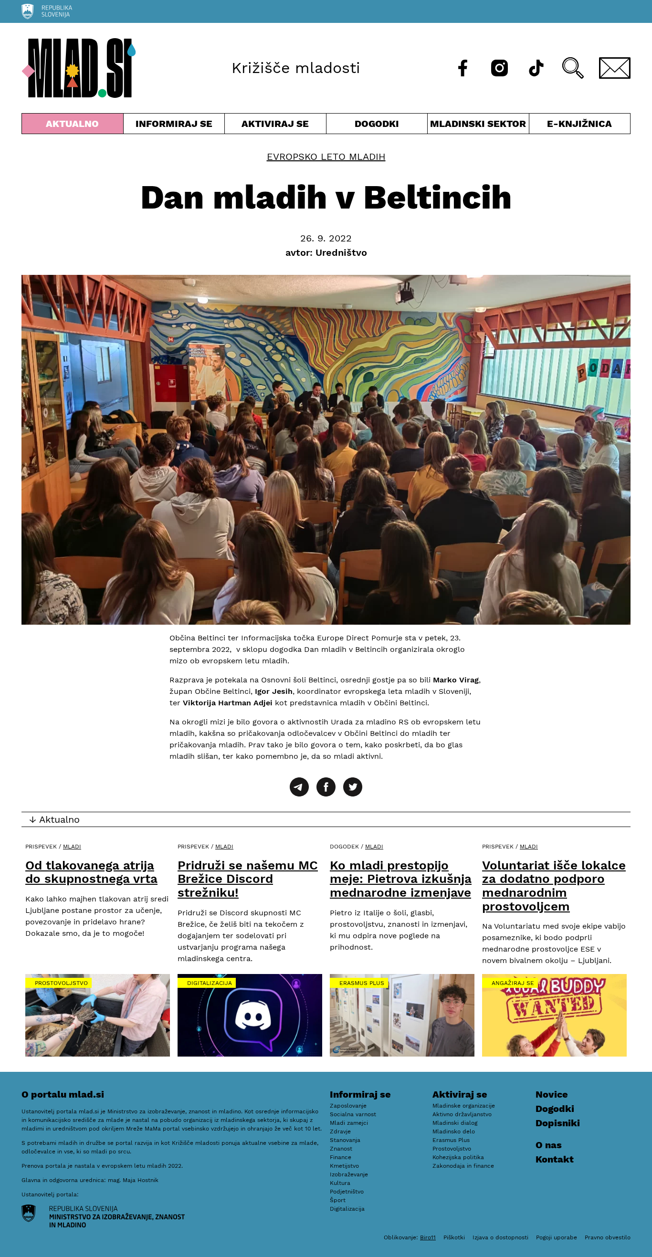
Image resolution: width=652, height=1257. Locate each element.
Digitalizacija (209, 983)
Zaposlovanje (348, 1105)
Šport (338, 1200)
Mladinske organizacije (463, 1105)
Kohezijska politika (458, 1157)
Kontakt (555, 1159)
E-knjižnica (579, 123)
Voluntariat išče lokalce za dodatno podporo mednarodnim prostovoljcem (554, 885)
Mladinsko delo (453, 1131)
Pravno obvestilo (608, 1237)
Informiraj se (174, 126)
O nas (549, 1145)
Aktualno (74, 126)
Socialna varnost (353, 1114)
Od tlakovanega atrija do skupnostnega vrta (91, 872)
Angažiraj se (513, 983)
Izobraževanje (349, 1174)
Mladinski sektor (478, 126)
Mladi (72, 846)
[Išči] (573, 68)
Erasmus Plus (361, 983)
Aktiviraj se (275, 126)
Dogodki (377, 123)
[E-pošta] (615, 68)
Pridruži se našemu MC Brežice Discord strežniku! (248, 879)
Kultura (340, 1183)
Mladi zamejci (349, 1123)
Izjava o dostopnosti (500, 1237)
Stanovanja (345, 1140)
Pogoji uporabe (556, 1237)
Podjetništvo (347, 1191)
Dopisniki (558, 1123)
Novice (552, 1094)
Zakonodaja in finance (463, 1166)
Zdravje (340, 1131)
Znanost (341, 1148)
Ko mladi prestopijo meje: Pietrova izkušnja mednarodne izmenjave (401, 879)
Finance (340, 1157)
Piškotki (454, 1237)
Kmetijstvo (344, 1166)
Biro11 (428, 1237)
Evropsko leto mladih (326, 156)
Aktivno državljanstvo (462, 1114)
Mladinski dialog (454, 1123)
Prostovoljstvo (61, 983)
